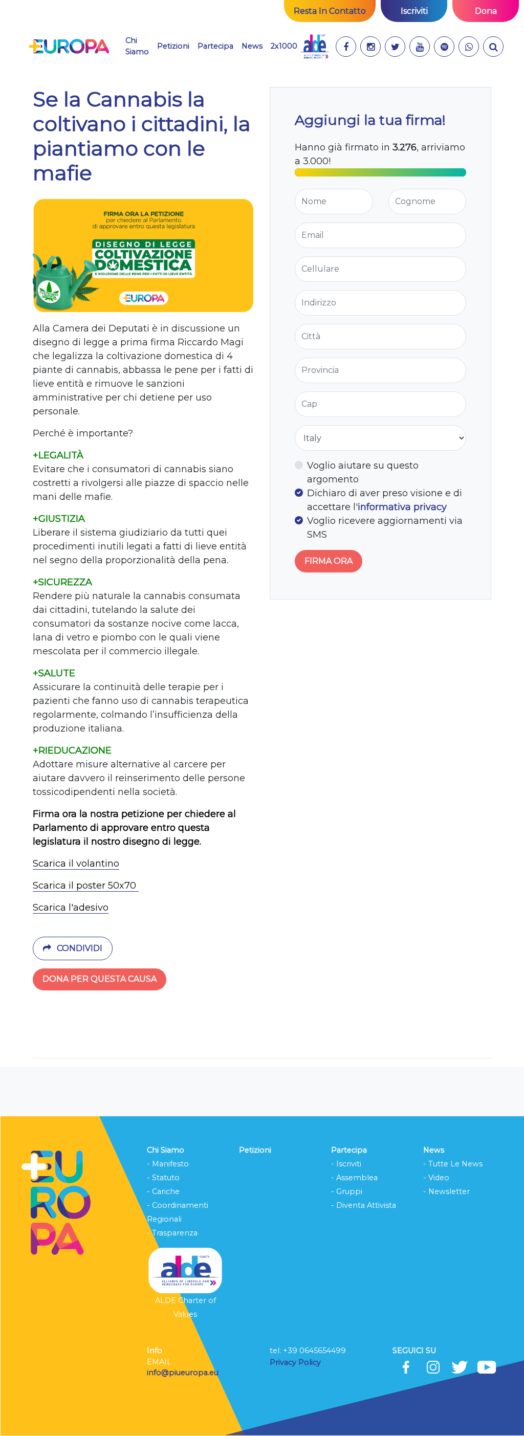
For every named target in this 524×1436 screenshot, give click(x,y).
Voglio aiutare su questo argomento (363, 472)
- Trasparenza (172, 1233)
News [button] (252, 46)
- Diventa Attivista (363, 1205)
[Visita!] (346, 46)
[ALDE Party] (314, 46)
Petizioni (173, 46)
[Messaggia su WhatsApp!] (468, 46)
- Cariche (163, 1191)
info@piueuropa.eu (183, 1372)
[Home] (69, 46)
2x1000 (284, 46)
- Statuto (163, 1177)
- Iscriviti (346, 1163)
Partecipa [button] (215, 46)
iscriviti (414, 11)
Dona (486, 11)
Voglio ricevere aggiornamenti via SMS (385, 527)
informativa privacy (402, 507)
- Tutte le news (453, 1163)
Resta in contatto (330, 11)
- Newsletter (446, 1191)
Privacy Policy (296, 1362)
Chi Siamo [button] (137, 46)
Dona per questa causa (99, 979)
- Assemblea (354, 1177)
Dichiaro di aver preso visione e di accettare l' (384, 500)
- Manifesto (168, 1163)
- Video (436, 1177)
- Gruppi (346, 1191)
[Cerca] (493, 46)
